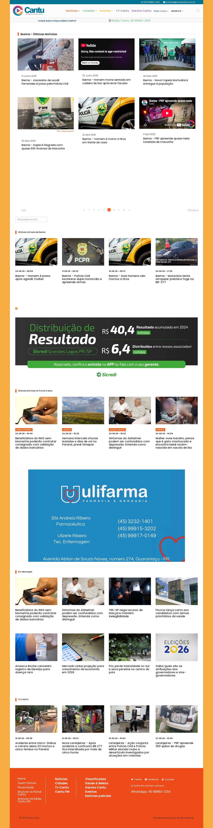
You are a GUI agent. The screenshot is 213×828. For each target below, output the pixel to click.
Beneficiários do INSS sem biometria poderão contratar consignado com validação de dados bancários (35, 443)
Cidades (89, 11)
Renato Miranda (185, 817)
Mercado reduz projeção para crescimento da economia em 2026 (83, 669)
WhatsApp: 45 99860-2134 (150, 792)
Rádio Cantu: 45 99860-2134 (130, 20)
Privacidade (26, 787)
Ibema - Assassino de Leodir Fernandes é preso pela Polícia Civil (45, 82)
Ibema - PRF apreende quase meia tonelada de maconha (166, 140)
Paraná (66, 429)
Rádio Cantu (160, 11)
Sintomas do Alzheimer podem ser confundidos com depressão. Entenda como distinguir (129, 443)
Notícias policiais (98, 796)
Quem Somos (27, 783)
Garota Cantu (141, 11)
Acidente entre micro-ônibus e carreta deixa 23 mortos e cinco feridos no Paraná (35, 746)
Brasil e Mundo (24, 429)
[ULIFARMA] (106, 516)
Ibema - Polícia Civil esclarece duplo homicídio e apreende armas (82, 279)
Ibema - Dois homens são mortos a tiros (127, 277)
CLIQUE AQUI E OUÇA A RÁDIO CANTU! (57, 21)
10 (124, 210)
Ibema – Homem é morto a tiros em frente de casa (104, 140)
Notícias (72, 11)
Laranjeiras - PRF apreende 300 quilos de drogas (174, 744)
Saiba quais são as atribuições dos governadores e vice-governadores (171, 670)
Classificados (95, 779)
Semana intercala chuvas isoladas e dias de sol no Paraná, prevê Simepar (80, 441)
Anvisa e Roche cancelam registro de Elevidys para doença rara (33, 669)
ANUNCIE (176, 11)
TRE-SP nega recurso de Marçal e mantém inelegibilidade (126, 613)
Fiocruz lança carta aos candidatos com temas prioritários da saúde (172, 613)
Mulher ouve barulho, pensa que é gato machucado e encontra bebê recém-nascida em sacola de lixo (175, 443)
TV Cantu (122, 11)
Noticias (61, 779)
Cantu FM (62, 792)
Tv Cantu (62, 788)
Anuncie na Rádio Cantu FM (29, 800)
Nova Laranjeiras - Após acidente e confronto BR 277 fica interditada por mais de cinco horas (82, 747)
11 (128, 210)
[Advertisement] (106, 184)
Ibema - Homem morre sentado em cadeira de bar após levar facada (106, 81)
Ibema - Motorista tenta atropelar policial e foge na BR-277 (175, 279)
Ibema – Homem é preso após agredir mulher (32, 277)
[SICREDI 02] (106, 349)
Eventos (105, 11)
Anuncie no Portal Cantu (29, 793)
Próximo (189, 210)
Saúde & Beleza (117, 429)
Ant (23, 210)
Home (22, 779)
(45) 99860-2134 (151, 2)
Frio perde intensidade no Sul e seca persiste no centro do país (129, 669)
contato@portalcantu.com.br (180, 2)
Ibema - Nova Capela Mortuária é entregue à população (165, 82)
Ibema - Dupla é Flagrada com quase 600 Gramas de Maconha (43, 146)
